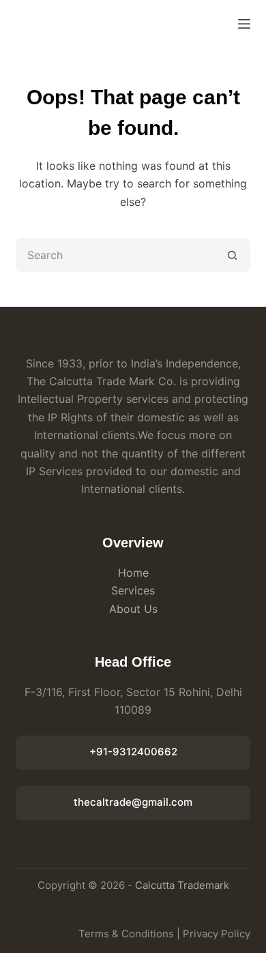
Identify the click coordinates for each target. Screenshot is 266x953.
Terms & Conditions (126, 933)
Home (133, 572)
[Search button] (233, 255)
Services (133, 590)
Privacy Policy (216, 933)
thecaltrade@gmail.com (133, 802)
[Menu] (244, 24)
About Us (133, 609)
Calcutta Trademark (182, 885)
